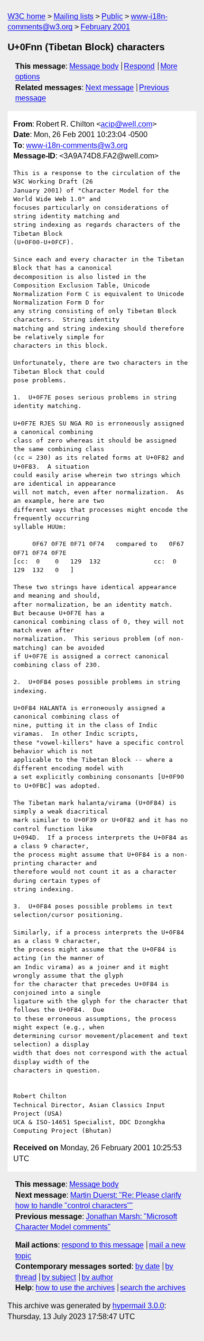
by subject (59, 1277)
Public (112, 16)
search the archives (152, 1288)
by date (147, 1266)
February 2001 (105, 27)
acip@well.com (126, 124)
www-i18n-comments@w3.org (77, 145)
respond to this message (103, 1245)
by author (97, 1277)
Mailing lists (73, 16)
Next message (109, 87)
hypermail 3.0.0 (138, 1306)
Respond (139, 66)
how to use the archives (75, 1288)
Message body (94, 66)
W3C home (27, 16)
